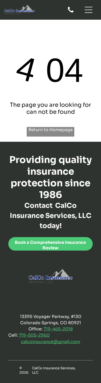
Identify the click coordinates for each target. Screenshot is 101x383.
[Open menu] (88, 10)
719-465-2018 (58, 329)
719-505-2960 (34, 335)
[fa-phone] (70, 12)
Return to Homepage (50, 129)
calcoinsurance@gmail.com (50, 341)
